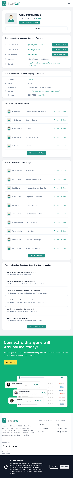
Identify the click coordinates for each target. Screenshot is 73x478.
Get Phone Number (60, 54)
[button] (36, 111)
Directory (37, 28)
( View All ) (41, 95)
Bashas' (38, 18)
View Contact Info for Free (29, 22)
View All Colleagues (36, 255)
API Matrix (41, 432)
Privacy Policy (35, 471)
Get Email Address (60, 45)
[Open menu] (69, 3)
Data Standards (61, 428)
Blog (57, 425)
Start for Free (10, 362)
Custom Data (43, 428)
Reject (54, 466)
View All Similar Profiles (36, 153)
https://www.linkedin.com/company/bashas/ (44, 91)
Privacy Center (61, 432)
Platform (41, 425)
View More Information (36, 326)
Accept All (64, 466)
